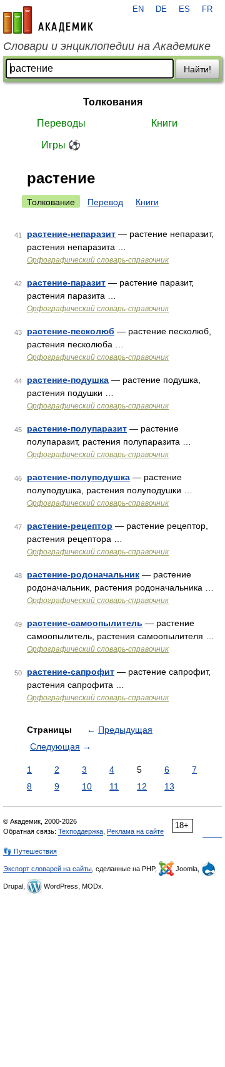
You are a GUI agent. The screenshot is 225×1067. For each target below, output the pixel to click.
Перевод (105, 202)
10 (87, 786)
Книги (164, 123)
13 (169, 786)
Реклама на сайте (135, 831)
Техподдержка (80, 831)
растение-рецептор (69, 526)
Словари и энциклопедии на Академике (107, 46)
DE (161, 9)
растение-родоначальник (83, 574)
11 (114, 786)
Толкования (112, 102)
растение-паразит (66, 282)
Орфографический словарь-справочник (98, 260)
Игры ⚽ (61, 145)
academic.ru (48, 20)
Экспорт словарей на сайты (47, 868)
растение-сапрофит (70, 672)
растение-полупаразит (77, 428)
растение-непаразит (71, 234)
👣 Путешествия (30, 851)
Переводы (61, 123)
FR (207, 9)
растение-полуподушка (78, 477)
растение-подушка (68, 380)
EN (138, 9)
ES (184, 9)
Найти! (197, 69)
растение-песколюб (70, 331)
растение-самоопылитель (84, 623)
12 (142, 786)
